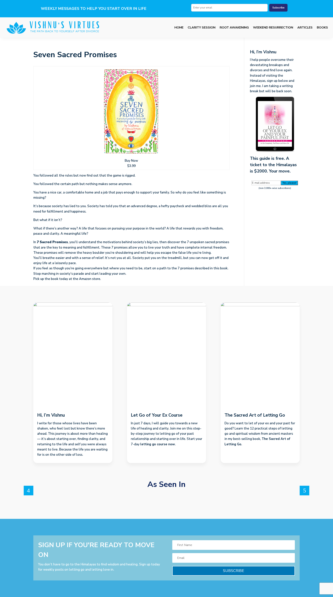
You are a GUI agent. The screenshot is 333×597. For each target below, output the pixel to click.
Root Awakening (234, 27)
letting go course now (157, 444)
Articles (305, 27)
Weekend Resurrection (273, 27)
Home (178, 27)
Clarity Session (201, 27)
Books (322, 27)
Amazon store (89, 279)
